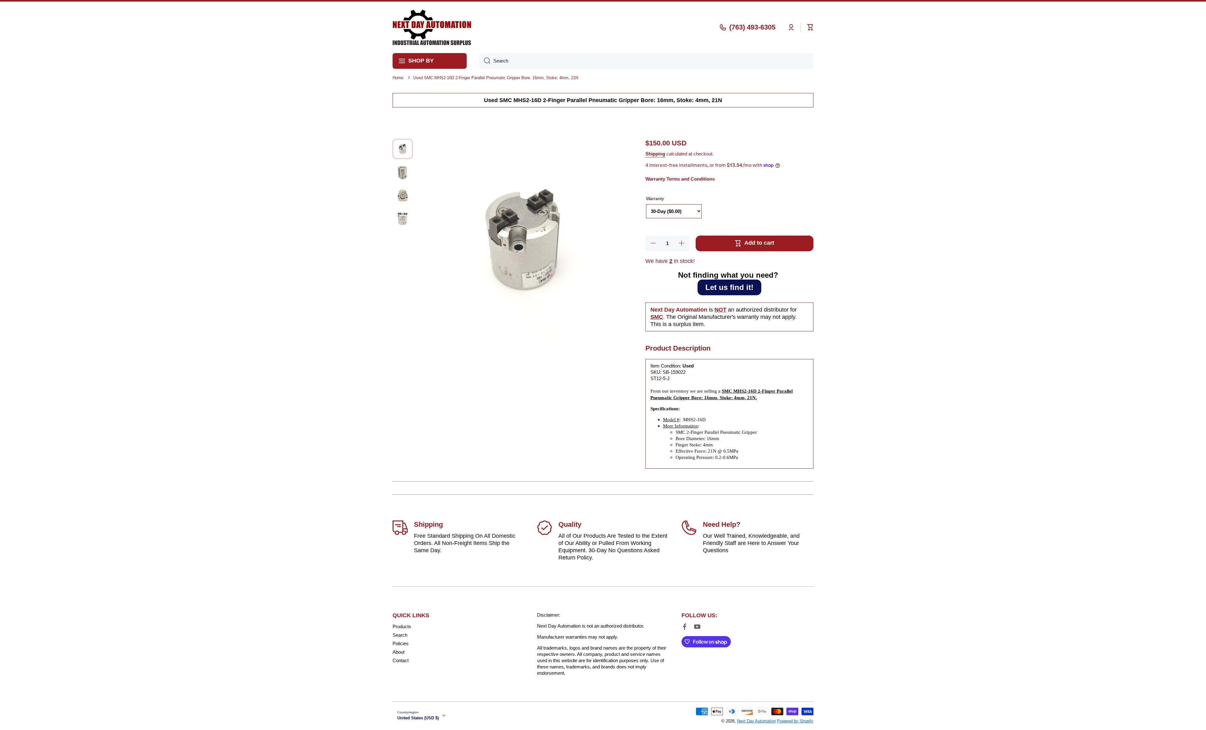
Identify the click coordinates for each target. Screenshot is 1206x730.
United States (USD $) (418, 718)
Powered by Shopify (795, 721)
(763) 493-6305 (752, 27)
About (399, 652)
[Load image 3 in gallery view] (403, 195)
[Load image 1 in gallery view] (403, 149)
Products (402, 626)
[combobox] (646, 61)
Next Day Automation (756, 721)
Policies (401, 643)
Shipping (655, 153)
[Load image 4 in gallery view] (403, 219)
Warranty (655, 198)
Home (398, 77)
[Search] (484, 61)
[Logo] (432, 27)
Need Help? (721, 524)
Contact (401, 660)
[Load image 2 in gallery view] (403, 172)
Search (400, 635)
